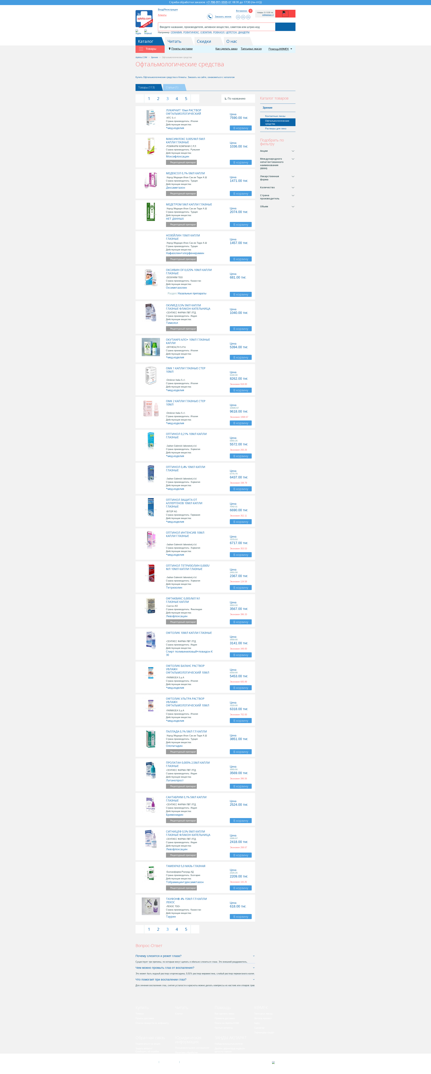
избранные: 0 (268, 15)
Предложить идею (146, 1056)
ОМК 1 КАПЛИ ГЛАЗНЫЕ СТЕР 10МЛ (185, 370)
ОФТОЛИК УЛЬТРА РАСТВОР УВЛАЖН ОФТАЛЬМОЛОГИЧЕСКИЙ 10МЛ (187, 702)
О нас (231, 41)
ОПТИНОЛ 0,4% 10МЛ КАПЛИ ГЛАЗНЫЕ (185, 468)
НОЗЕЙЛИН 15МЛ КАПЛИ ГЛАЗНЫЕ (183, 237)
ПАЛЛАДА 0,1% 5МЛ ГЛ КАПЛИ (186, 731)
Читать (174, 41)
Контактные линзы (275, 116)
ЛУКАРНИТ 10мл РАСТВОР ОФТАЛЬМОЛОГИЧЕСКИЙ (183, 112)
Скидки (204, 41)
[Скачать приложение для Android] (148, 32)
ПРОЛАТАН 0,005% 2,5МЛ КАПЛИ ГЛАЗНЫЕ (188, 764)
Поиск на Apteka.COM (227, 1023)
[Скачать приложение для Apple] (139, 32)
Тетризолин (174, 587)
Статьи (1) (172, 87)
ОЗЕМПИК (206, 32)
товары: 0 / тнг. (265, 12)
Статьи (179, 1013)
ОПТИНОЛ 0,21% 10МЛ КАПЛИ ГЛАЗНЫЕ (186, 435)
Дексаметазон (175, 187)
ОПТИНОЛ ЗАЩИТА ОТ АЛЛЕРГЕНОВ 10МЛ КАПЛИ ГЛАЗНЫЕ (184, 503)
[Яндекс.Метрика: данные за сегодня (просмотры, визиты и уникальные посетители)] (281, 1062)
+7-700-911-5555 (217, 2)
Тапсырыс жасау (251, 48)
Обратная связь (150, 1037)
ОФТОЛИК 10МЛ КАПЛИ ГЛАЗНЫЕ (189, 632)
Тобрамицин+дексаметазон (185, 882)
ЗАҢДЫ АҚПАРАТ (230, 1037)
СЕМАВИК (176, 32)
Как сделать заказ (226, 48)
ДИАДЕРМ (244, 32)
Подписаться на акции (148, 1043)
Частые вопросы (224, 1027)
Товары (140, 1013)
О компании (169, 1062)
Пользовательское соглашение (192, 1047)
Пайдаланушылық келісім (229, 1043)
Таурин (171, 916)
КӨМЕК (261, 1007)
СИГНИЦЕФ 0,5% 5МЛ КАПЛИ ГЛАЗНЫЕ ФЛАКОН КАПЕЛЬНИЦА (188, 833)
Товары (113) (146, 87)
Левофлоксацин (176, 616)
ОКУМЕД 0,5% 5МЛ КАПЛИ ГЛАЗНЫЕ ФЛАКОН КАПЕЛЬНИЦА (188, 307)
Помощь (223, 1007)
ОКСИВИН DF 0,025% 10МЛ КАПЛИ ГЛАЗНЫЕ (189, 271)
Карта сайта (190, 1062)
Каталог (145, 41)
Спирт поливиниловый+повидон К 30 (189, 653)
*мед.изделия (175, 128)
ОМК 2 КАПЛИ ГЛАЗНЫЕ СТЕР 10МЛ (185, 402)
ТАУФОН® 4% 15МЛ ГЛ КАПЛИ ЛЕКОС (186, 900)
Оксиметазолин (176, 287)
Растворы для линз (275, 128)
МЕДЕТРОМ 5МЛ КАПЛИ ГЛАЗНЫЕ (189, 204)
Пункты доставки (182, 48)
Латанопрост (175, 780)
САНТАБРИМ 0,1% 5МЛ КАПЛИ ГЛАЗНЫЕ (186, 798)
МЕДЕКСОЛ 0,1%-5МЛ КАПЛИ (185, 173)
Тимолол (172, 322)
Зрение (267, 107)
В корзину (240, 128)
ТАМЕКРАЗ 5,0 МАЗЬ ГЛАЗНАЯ (185, 866)
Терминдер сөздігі (264, 1032)
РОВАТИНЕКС (191, 32)
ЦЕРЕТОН (231, 32)
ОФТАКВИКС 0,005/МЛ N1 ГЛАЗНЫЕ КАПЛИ (183, 600)
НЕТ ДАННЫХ (175, 218)
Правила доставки (225, 1018)
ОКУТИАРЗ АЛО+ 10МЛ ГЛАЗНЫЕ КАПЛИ (188, 341)
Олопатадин (174, 745)
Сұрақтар (259, 1027)
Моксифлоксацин (177, 156)
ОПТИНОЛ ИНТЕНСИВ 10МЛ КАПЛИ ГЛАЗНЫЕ (185, 534)
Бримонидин (174, 814)
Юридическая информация (188, 1039)
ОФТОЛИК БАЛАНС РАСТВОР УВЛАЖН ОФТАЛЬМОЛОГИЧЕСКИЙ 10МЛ (187, 669)
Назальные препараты (192, 293)
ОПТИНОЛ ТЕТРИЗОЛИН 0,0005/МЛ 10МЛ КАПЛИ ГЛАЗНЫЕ (188, 567)
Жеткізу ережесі (263, 1018)
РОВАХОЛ (218, 32)
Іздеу (257, 1023)
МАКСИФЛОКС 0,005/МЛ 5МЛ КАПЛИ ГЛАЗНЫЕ (185, 140)
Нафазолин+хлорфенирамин (185, 253)
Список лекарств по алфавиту (152, 1023)
